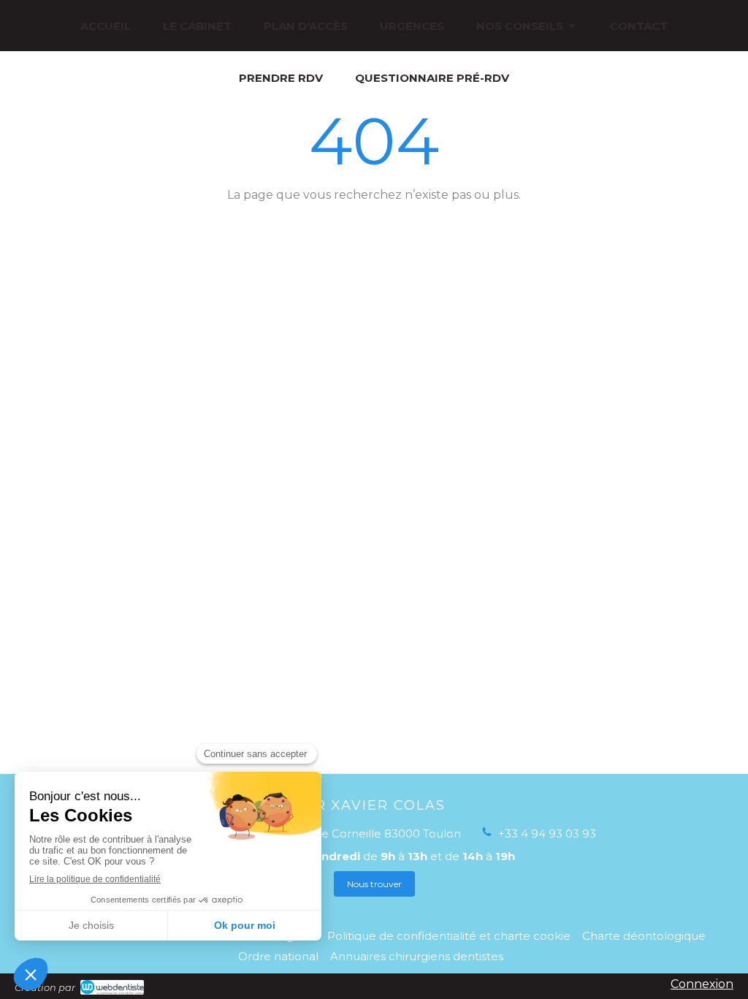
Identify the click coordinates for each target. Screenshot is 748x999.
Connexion (702, 984)
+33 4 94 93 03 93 (547, 833)
